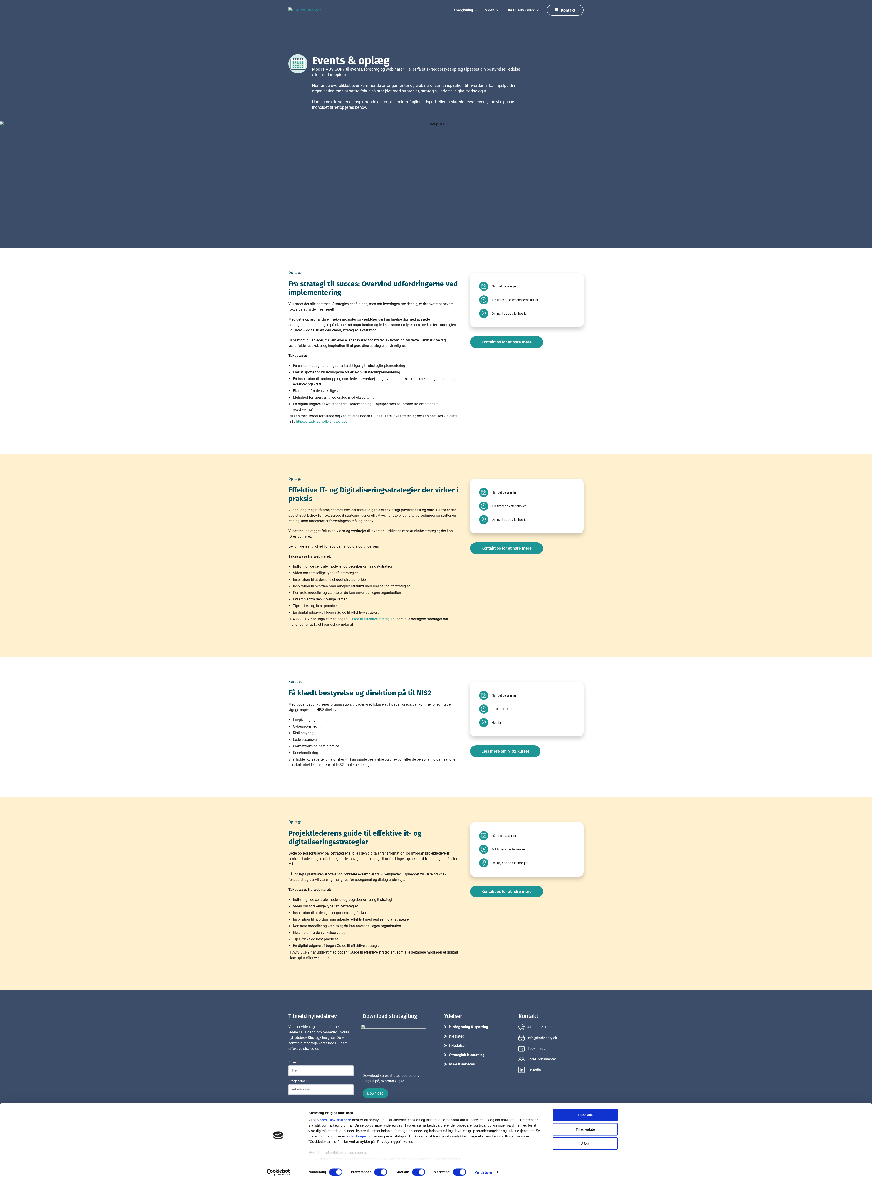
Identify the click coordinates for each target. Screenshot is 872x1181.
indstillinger (356, 1136)
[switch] (380, 1172)
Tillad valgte (585, 1129)
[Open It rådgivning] (476, 10)
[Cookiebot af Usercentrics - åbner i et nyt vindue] (278, 1172)
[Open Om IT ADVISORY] (538, 10)
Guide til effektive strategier (372, 619)
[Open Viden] (497, 10)
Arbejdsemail (298, 1080)
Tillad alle (585, 1115)
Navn (293, 1062)
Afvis (585, 1143)
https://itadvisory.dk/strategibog (322, 421)
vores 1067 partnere (334, 1120)
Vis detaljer (484, 1172)
